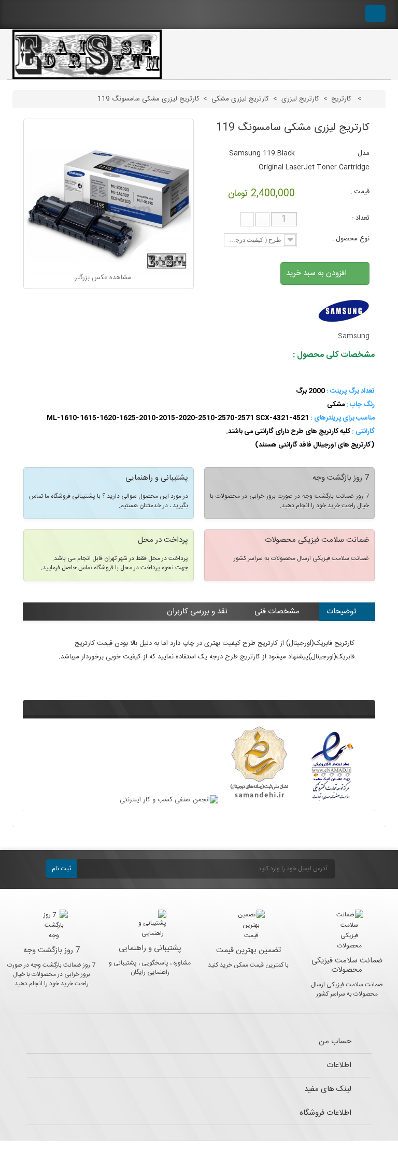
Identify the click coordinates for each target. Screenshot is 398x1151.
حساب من (335, 1041)
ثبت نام (61, 869)
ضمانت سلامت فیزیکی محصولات (346, 965)
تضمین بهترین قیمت (248, 950)
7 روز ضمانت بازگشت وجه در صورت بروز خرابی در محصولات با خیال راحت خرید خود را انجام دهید (51, 974)
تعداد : (360, 218)
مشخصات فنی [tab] (277, 611)
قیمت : (359, 191)
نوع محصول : (349, 238)
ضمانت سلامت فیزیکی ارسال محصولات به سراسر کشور (347, 989)
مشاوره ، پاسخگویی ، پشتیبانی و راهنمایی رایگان (150, 967)
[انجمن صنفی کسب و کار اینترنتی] (169, 799)
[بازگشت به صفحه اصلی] (374, 99)
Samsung (353, 336)
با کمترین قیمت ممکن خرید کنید (248, 965)
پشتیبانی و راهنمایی (150, 948)
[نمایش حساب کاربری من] (346, 14)
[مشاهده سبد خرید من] (375, 13)
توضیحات (341, 611)
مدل (363, 153)
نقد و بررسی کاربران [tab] (197, 611)
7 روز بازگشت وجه (51, 950)
